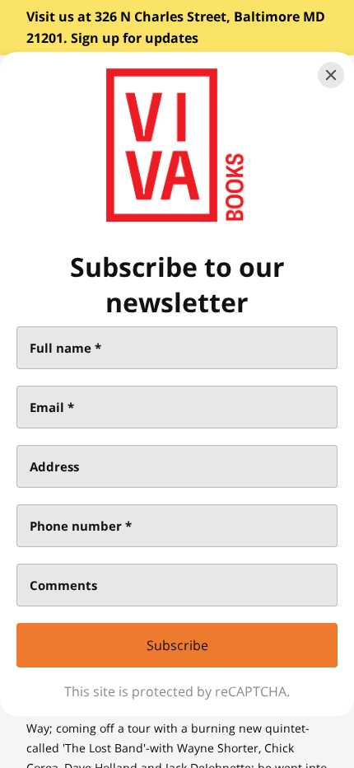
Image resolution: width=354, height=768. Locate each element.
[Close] (331, 75)
